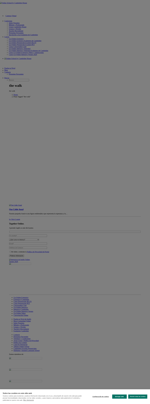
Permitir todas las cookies (137, 396)
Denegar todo (119, 396)
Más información (28, 400)
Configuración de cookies (100, 396)
